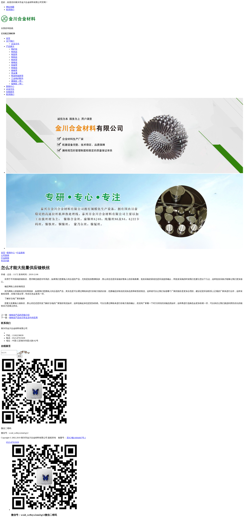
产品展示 (10, 46)
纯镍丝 (14, 68)
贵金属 (14, 73)
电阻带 (14, 54)
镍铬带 (14, 70)
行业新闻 (21, 253)
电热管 (14, 60)
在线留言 (10, 92)
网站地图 (10, 7)
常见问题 (5, 261)
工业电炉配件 (17, 78)
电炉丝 (14, 49)
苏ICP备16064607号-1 (76, 438)
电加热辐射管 (17, 76)
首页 (8, 38)
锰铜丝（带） (17, 84)
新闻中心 (10, 86)
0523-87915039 (12, 442)
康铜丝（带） (17, 81)
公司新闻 (5, 255)
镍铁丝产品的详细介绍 (19, 315)
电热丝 (14, 52)
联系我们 (10, 10)
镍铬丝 (14, 62)
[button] (23, 352)
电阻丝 (14, 57)
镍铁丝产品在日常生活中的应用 (23, 318)
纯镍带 (14, 65)
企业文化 (15, 44)
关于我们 (10, 41)
